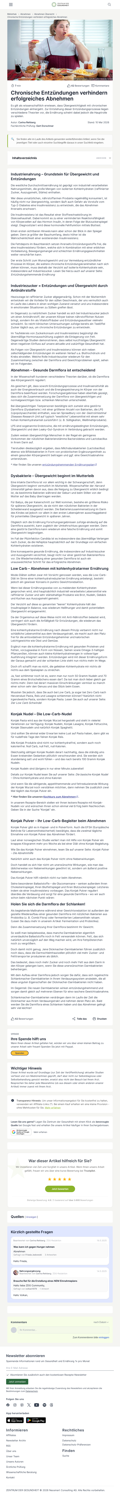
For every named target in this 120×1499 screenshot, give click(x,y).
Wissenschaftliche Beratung (21, 1472)
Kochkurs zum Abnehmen (59, 796)
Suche (65, 1455)
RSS (8, 1445)
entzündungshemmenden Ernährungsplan (68, 464)
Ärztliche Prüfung (15, 1466)
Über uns (11, 1451)
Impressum (68, 1435)
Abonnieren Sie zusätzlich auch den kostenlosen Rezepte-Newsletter (48, 1374)
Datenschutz (32, 1391)
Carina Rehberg (27, 122)
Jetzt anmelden (17, 1381)
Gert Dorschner (45, 125)
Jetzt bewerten (60, 1188)
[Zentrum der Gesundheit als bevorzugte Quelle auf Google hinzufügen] (21, 1132)
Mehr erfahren (53, 1107)
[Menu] (10, 4)
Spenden (19, 1053)
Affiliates (11, 1435)
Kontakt (10, 1477)
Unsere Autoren (14, 1461)
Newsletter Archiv (16, 1440)
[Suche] (109, 4)
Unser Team (12, 1456)
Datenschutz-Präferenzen (76, 1444)
